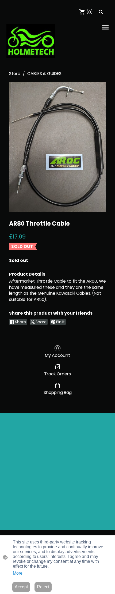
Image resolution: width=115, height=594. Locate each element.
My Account (57, 355)
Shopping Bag (58, 392)
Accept (21, 587)
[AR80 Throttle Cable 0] (57, 147)
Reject (43, 587)
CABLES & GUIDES (44, 73)
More (17, 573)
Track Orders (57, 373)
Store (14, 73)
